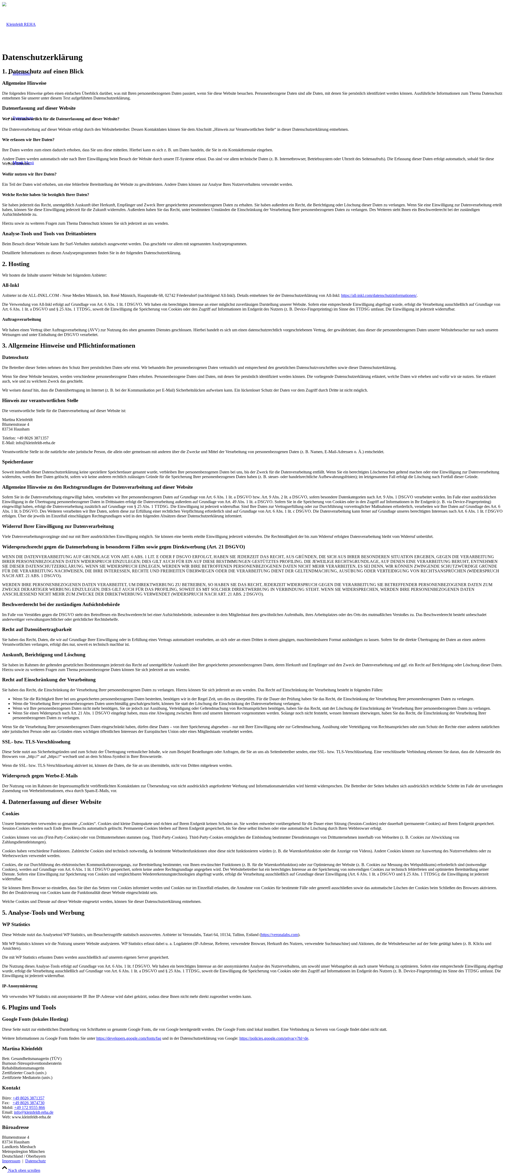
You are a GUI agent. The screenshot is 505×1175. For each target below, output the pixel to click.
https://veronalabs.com (279, 934)
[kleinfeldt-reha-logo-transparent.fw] (19, 24)
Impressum (11, 1161)
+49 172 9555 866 (29, 1107)
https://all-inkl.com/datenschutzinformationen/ (379, 295)
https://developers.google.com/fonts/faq (128, 1038)
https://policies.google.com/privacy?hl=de (273, 1038)
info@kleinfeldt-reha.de (33, 1112)
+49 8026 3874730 (28, 1103)
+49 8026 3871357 (28, 1098)
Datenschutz (35, 1161)
